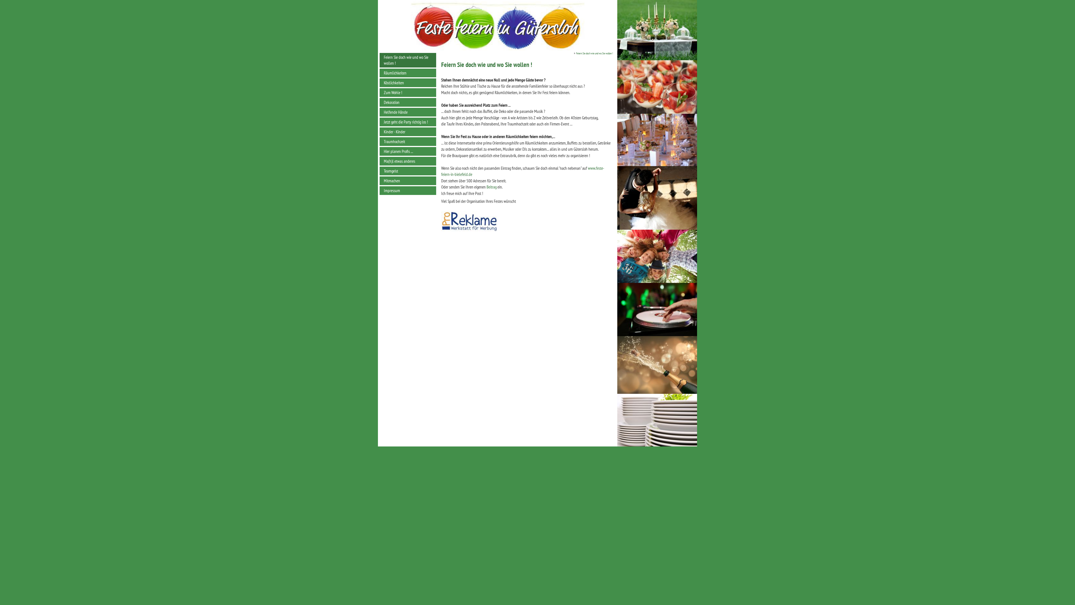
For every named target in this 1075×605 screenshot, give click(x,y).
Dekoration (391, 102)
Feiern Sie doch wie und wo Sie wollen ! (406, 60)
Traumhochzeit (394, 141)
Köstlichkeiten (394, 82)
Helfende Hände (396, 112)
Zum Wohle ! (393, 92)
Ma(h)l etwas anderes (399, 161)
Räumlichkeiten (395, 73)
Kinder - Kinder (394, 131)
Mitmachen (392, 180)
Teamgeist (391, 171)
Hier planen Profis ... (398, 151)
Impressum (392, 190)
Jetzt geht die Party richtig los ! (406, 122)
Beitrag (492, 187)
